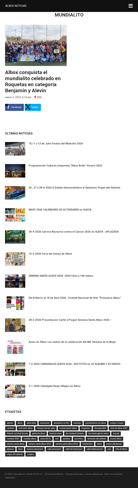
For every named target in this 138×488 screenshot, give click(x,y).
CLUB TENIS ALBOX (25, 428)
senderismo (87, 444)
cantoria (10, 428)
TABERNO (10, 449)
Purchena (79, 439)
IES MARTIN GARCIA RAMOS (98, 433)
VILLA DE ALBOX (121, 449)
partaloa (66, 439)
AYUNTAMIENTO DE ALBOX (95, 423)
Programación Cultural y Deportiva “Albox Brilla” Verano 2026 (65, 165)
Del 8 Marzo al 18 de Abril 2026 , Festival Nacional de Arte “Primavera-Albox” (75, 297)
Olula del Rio (45, 439)
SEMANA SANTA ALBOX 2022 (67, 444)
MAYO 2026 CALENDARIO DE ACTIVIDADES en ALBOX (60, 209)
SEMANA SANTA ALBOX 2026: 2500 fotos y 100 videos (61, 275)
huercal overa (55, 433)
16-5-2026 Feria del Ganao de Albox (50, 253)
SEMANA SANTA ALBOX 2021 (40, 444)
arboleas (77, 423)
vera (109, 449)
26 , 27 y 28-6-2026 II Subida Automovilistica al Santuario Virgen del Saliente (74, 187)
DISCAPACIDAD (100, 428)
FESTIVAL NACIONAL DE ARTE (17, 433)
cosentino (85, 428)
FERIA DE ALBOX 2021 (119, 428)
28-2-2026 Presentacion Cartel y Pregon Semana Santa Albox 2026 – (70, 319)
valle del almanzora (73, 449)
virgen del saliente (15, 454)
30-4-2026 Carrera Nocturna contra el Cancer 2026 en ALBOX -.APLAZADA (74, 231)
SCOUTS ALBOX (116, 439)
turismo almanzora (35, 449)
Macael (116, 433)
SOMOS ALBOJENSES (114, 444)
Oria (57, 439)
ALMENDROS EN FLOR (61, 423)
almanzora (44, 423)
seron (99, 444)
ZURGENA (30, 454)
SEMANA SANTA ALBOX (15, 444)
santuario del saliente (96, 439)
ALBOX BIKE (31, 423)
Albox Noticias (15, 5)
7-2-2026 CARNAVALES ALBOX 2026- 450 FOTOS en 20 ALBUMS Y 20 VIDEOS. (75, 363)
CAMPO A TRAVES (116, 423)
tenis (20, 449)
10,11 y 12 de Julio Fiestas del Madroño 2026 (56, 143)
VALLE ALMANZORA (54, 449)
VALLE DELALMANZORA (95, 449)
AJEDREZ (10, 423)
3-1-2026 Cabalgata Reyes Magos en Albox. (55, 386)
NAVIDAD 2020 (13, 439)
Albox (20, 423)
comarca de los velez (46, 428)
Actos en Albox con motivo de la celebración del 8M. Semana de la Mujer (72, 341)
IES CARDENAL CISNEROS (75, 433)
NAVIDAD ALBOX (30, 439)
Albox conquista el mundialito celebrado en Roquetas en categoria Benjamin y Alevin (33, 81)
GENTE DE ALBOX (38, 433)
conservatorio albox (68, 428)
